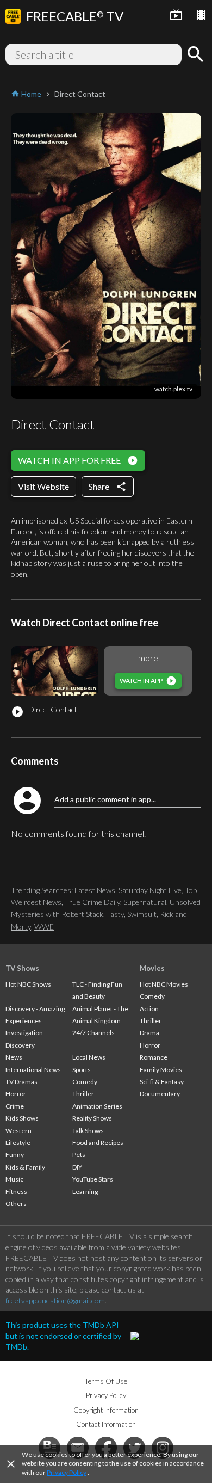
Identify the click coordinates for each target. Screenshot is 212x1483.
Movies (152, 968)
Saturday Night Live (150, 890)
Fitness (16, 1191)
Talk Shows (88, 1131)
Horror (15, 1094)
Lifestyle (17, 1143)
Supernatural (144, 902)
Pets (78, 1154)
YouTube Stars (92, 1179)
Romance (153, 1057)
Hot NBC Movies (164, 984)
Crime (14, 1106)
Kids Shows (22, 1118)
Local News (88, 1057)
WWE (44, 926)
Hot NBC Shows (28, 984)
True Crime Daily (92, 902)
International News (33, 1070)
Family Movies (161, 1070)
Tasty (115, 914)
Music (14, 1179)
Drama (149, 1033)
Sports (81, 1070)
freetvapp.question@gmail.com (55, 1300)
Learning (85, 1191)
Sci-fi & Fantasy (162, 1082)
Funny (14, 1154)
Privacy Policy (66, 1472)
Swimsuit (142, 914)
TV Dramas (21, 1082)
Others (16, 1203)
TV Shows (22, 968)
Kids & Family (25, 1167)
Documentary (160, 1094)
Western (18, 1131)
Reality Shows (92, 1118)
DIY (77, 1167)
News (13, 1057)
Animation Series (97, 1106)
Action (149, 1009)
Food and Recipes (97, 1143)
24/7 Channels (93, 1033)
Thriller (83, 1094)
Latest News (94, 890)
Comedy (84, 1082)
